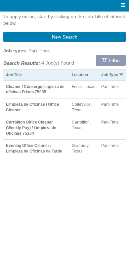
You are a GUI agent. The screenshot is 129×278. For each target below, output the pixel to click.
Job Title (14, 74)
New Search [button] (64, 37)
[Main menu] (123, 5)
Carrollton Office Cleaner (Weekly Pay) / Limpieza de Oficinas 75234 (31, 127)
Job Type (110, 74)
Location (80, 74)
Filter (114, 60)
